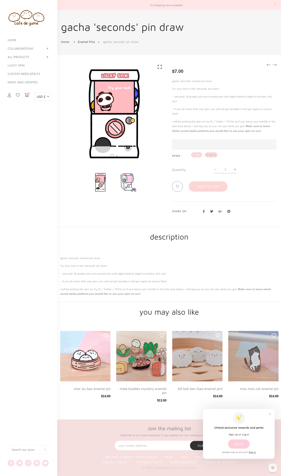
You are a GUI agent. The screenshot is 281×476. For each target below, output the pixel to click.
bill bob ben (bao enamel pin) (200, 389)
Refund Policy (149, 462)
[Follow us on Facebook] (204, 210)
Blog (169, 457)
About (200, 457)
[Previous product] (269, 64)
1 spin (196, 154)
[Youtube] (45, 463)
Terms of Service (220, 462)
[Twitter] (19, 463)
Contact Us (188, 467)
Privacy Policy (116, 462)
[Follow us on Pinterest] (229, 210)
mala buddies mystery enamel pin (143, 391)
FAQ (184, 457)
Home (65, 41)
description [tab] (169, 236)
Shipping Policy (184, 462)
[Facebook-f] (11, 463)
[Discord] (36, 463)
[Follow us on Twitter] (211, 210)
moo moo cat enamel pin (259, 389)
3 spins (211, 154)
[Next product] (275, 64)
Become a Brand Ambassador (131, 457)
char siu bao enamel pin (92, 389)
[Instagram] (28, 463)
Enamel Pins (86, 41)
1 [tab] (112, 156)
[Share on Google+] (220, 210)
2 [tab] (117, 156)
